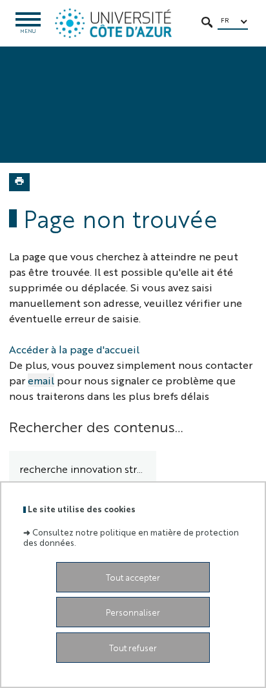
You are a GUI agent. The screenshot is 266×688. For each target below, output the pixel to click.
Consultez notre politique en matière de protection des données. (131, 536)
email (41, 380)
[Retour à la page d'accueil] (113, 23)
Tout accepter (133, 577)
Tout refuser (133, 647)
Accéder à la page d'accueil (74, 349)
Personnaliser (133, 612)
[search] (82, 469)
